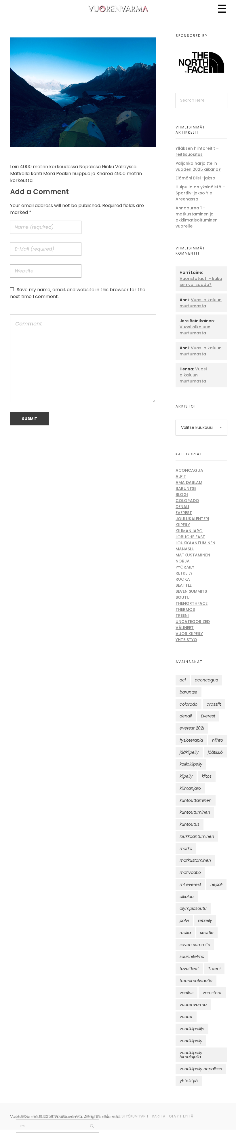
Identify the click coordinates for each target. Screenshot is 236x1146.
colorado (188, 704)
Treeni (182, 615)
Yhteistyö (186, 640)
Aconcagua (189, 470)
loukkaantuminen (197, 836)
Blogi (182, 494)
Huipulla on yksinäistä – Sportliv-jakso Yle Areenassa (200, 193)
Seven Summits (191, 591)
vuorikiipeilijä (192, 1029)
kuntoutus (189, 824)
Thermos (185, 609)
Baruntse (186, 488)
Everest (184, 513)
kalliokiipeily (191, 764)
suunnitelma (192, 956)
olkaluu (187, 896)
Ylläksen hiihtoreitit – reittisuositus (197, 151)
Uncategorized (193, 621)
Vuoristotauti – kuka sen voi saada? (201, 281)
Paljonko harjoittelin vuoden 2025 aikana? (198, 166)
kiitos (207, 776)
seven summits (195, 945)
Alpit (181, 476)
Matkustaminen (193, 555)
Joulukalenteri (192, 519)
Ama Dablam (189, 482)
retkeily (205, 920)
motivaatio (190, 872)
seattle (207, 932)
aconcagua (206, 680)
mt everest (190, 884)
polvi (184, 920)
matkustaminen (195, 860)
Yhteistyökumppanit (131, 1116)
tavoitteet (189, 968)
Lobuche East (190, 537)
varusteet (212, 993)
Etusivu (23, 1116)
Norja (183, 561)
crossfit (214, 704)
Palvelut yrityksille (50, 1116)
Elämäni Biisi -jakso (195, 178)
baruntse (188, 692)
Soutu (183, 597)
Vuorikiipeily (189, 634)
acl (183, 680)
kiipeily (186, 776)
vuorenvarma (193, 1004)
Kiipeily (183, 525)
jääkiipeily (189, 752)
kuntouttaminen (196, 800)
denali (186, 716)
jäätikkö (215, 752)
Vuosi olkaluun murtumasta (201, 303)
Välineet (185, 627)
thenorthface (192, 603)
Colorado (187, 500)
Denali (182, 506)
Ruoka (183, 579)
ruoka (185, 932)
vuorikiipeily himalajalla (191, 1055)
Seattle (184, 585)
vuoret (186, 1017)
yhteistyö (189, 1081)
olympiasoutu (193, 908)
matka (186, 848)
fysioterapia (191, 740)
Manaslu (185, 549)
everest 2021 (192, 728)
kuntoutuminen (195, 812)
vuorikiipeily (191, 1041)
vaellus (186, 993)
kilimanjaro (190, 788)
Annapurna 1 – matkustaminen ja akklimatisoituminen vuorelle (197, 217)
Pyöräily (185, 567)
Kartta (158, 1116)
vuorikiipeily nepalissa (201, 1069)
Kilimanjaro (189, 531)
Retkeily (184, 573)
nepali (216, 884)
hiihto (217, 740)
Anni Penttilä (97, 1116)
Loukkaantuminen (195, 543)
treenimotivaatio (196, 981)
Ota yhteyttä (181, 1116)
